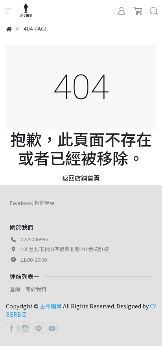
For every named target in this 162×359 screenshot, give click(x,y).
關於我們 (36, 289)
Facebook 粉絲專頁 (32, 202)
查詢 (15, 289)
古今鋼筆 (51, 306)
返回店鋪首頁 (81, 177)
